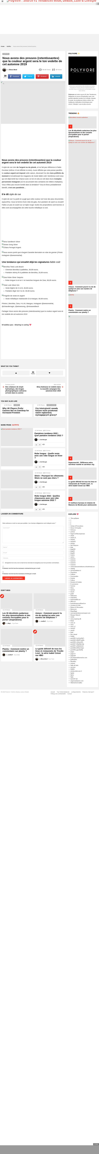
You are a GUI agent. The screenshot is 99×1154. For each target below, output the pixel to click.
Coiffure (72, 574)
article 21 (73, 537)
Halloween (73, 595)
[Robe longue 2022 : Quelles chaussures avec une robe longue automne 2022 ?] (17, 500)
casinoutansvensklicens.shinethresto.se (82, 566)
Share (3, 83)
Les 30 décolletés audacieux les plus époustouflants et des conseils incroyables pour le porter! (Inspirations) (16, 616)
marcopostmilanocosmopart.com (80, 613)
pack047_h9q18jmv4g (77, 644)
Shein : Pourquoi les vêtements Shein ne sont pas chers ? (49, 477)
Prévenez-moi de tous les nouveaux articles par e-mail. (19, 573)
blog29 (72, 551)
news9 (72, 630)
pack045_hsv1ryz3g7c (77, 638)
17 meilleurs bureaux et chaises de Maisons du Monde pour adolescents (82, 504)
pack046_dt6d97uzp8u (77, 640)
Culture (72, 580)
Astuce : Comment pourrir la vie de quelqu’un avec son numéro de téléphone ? (48, 615)
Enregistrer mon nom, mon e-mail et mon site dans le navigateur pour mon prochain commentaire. (32, 563)
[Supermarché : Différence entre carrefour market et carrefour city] (82, 387)
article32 (73, 541)
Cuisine (72, 578)
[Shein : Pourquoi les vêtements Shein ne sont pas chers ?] (17, 479)
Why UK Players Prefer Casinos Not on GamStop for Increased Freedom (15, 410)
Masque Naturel (75, 615)
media (72, 617)
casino (72, 557)
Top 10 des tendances (63, 692)
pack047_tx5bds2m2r (77, 646)
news (72, 624)
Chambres (73, 572)
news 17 (73, 626)
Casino (72, 555)
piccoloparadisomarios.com (78, 657)
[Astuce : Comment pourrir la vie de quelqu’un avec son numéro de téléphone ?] (49, 602)
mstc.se (72, 622)
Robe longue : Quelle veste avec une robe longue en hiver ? (48, 455)
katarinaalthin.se (75, 599)
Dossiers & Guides (76, 582)
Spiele (72, 673)
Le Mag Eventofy (76, 692)
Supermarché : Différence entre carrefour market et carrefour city (81, 463)
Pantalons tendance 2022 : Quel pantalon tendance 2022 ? (49, 434)
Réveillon (73, 661)
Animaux (73, 530)
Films (72, 588)
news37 (72, 628)
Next (98, 4)
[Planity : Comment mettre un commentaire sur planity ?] (16, 638)
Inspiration (73, 597)
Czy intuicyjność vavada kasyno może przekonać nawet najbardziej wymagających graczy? (46, 411)
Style (71, 677)
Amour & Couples (75, 528)
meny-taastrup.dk (75, 619)
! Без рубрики (74, 518)
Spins (72, 675)
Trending (2, 596)
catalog (72, 568)
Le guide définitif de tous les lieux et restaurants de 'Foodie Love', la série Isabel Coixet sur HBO (49, 652)
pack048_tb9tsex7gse (77, 648)
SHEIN (72, 669)
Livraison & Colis (75, 605)
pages (72, 652)
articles (72, 543)
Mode (72, 621)
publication (73, 659)
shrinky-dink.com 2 (76, 671)
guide (72, 593)
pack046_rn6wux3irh (76, 642)
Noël (71, 632)
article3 (72, 539)
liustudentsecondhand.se (78, 603)
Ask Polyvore (74, 545)
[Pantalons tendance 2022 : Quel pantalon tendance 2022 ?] (17, 437)
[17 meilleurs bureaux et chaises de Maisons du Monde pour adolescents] (82, 495)
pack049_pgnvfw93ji (76, 650)
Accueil (53, 692)
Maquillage (73, 611)
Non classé (51, 405)
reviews (72, 663)
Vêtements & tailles (76, 682)
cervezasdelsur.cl (75, 570)
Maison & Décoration (76, 607)
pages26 (73, 655)
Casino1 (72, 559)
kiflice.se (73, 601)
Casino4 (72, 564)
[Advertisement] (49, 19)
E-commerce (74, 584)
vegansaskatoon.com (76, 681)
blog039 (72, 549)
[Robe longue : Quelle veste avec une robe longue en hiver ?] (17, 457)
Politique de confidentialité (58, 694)
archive (72, 532)
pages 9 (72, 653)
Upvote (16, 373)
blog (71, 547)
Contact (69, 694)
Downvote (49, 373)
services (72, 667)
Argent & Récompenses (77, 533)
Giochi (72, 592)
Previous (1, 4)
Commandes (74, 576)
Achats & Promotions (76, 526)
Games (16, 405)
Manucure (73, 609)
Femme (72, 586)
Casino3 (72, 563)
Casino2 (72, 561)
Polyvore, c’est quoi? (88, 692)
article (72, 535)
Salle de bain (74, 665)
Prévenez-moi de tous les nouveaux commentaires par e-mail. (21, 568)
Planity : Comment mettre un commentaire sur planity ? (15, 650)
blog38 (72, 553)
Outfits (15, 425)
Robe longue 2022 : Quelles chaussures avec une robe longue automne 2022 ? (47, 498)
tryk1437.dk (74, 679)
